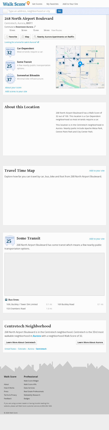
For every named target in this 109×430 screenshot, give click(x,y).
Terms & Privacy (10, 395)
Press (6, 392)
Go (59, 11)
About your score (13, 87)
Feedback (7, 399)
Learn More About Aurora (90, 342)
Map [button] (27, 37)
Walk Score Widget (31, 381)
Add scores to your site (16, 91)
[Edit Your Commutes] (34, 26)
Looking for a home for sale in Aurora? (21, 42)
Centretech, (11, 23)
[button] (5, 11)
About (6, 384)
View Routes (56, 30)
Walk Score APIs (30, 384)
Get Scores (37, 4)
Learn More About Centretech (20, 342)
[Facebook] (10, 380)
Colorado (22, 349)
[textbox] (31, 11)
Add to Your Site (70, 4)
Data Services (29, 388)
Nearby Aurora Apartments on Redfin (55, 37)
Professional (31, 376)
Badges (27, 399)
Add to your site (96, 171)
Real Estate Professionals (34, 392)
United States (10, 349)
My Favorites (52, 4)
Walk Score (10, 376)
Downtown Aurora (24, 27)
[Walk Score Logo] (16, 3)
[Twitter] (5, 380)
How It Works (9, 388)
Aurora (21, 23)
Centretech (41, 349)
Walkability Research (32, 395)
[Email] (14, 380)
